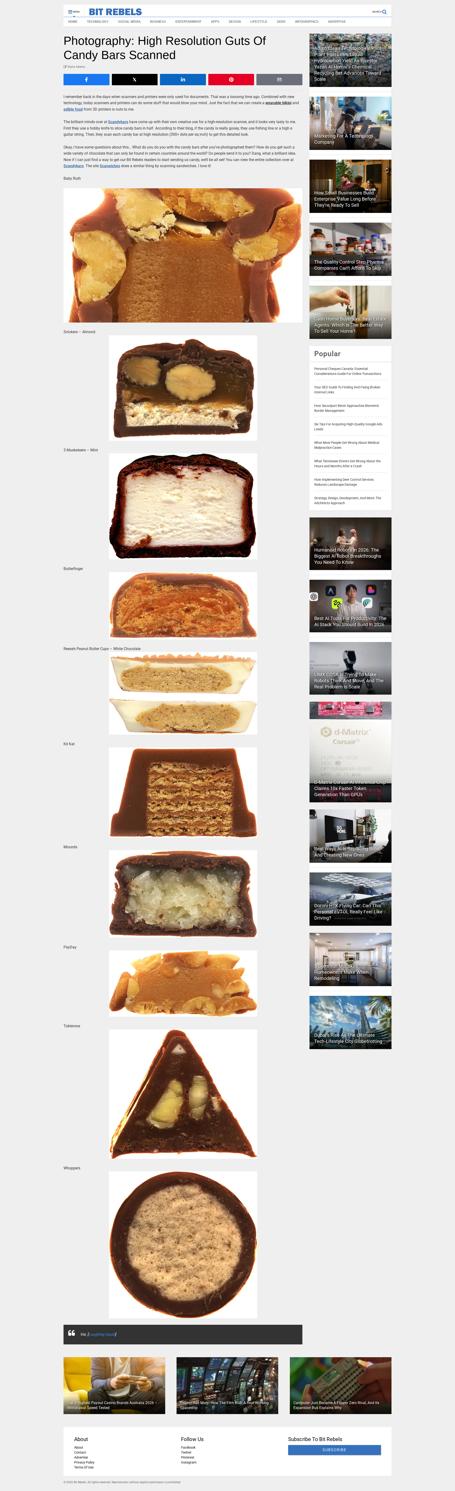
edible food (73, 109)
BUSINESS (158, 21)
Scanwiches (110, 166)
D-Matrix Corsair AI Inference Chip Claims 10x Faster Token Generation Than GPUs (350, 788)
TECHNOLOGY (98, 21)
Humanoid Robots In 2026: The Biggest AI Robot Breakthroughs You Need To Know (347, 556)
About (78, 1447)
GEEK (281, 21)
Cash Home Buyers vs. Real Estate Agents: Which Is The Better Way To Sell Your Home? (350, 325)
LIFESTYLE (258, 21)
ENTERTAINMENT (188, 21)
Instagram (188, 1462)
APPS (215, 21)
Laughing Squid (101, 1334)
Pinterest (187, 1457)
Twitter (186, 1452)
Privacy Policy (84, 1462)
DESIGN (235, 21)
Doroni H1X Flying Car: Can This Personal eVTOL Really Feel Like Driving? (348, 912)
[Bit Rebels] (113, 13)
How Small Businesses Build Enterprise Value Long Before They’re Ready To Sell (345, 199)
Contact (80, 1452)
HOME (72, 21)
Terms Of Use (84, 1467)
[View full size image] (183, 255)
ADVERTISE (337, 21)
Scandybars (118, 122)
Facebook (188, 1447)
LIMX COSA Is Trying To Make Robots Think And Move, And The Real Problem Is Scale (349, 681)
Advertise (81, 1457)
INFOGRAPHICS (306, 21)
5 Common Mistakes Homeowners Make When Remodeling (341, 972)
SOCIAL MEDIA (129, 21)
